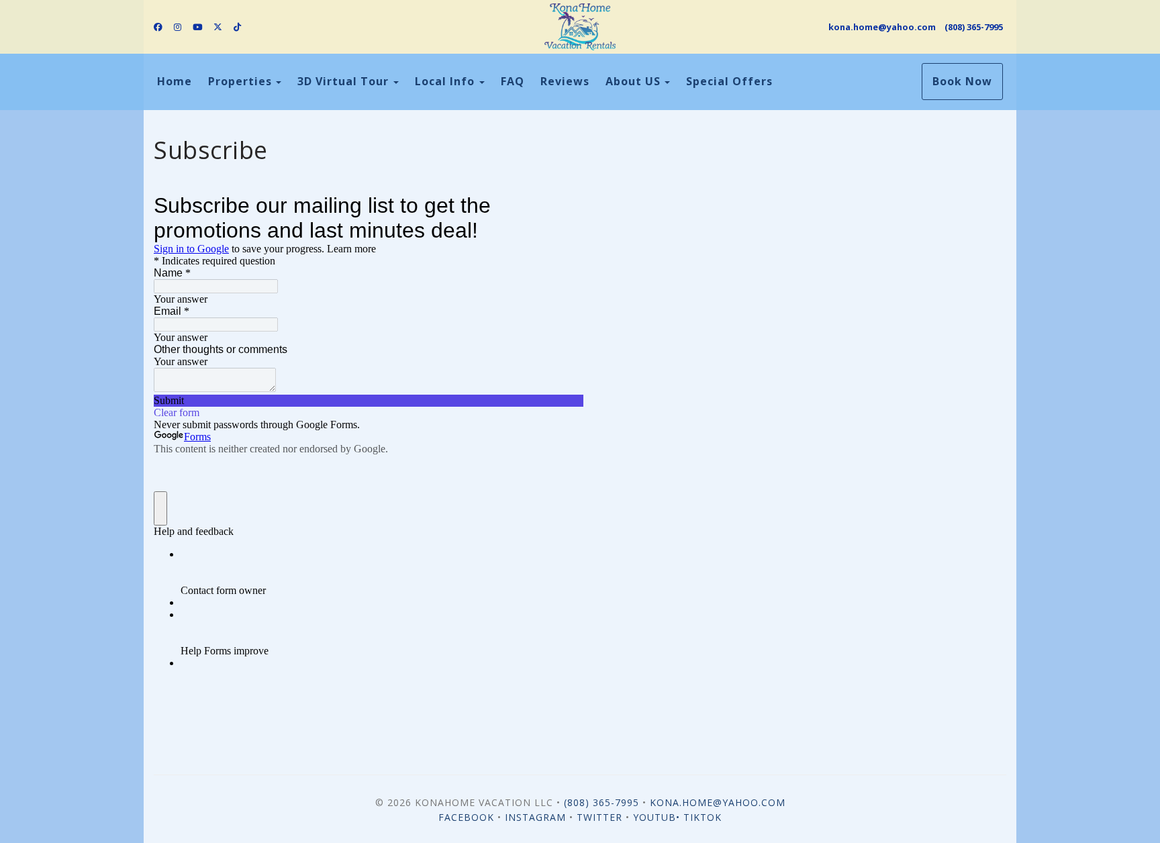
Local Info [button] (446, 81)
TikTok (702, 817)
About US (633, 81)
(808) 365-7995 (974, 27)
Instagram (535, 817)
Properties (240, 81)
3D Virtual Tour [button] (344, 81)
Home (174, 81)
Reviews (564, 81)
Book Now (962, 81)
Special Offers (729, 81)
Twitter (599, 817)
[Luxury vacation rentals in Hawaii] (580, 26)
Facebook (466, 817)
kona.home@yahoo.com (882, 27)
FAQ (512, 81)
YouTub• (658, 817)
